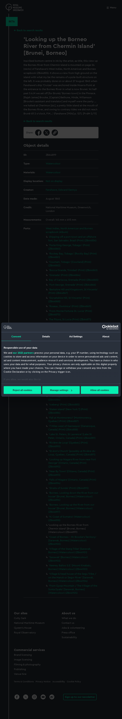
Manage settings (59, 390)
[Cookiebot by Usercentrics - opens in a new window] (104, 327)
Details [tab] (46, 336)
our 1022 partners (23, 352)
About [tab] (105, 336)
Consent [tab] (16, 336)
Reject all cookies (22, 390)
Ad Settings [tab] (75, 336)
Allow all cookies (99, 390)
